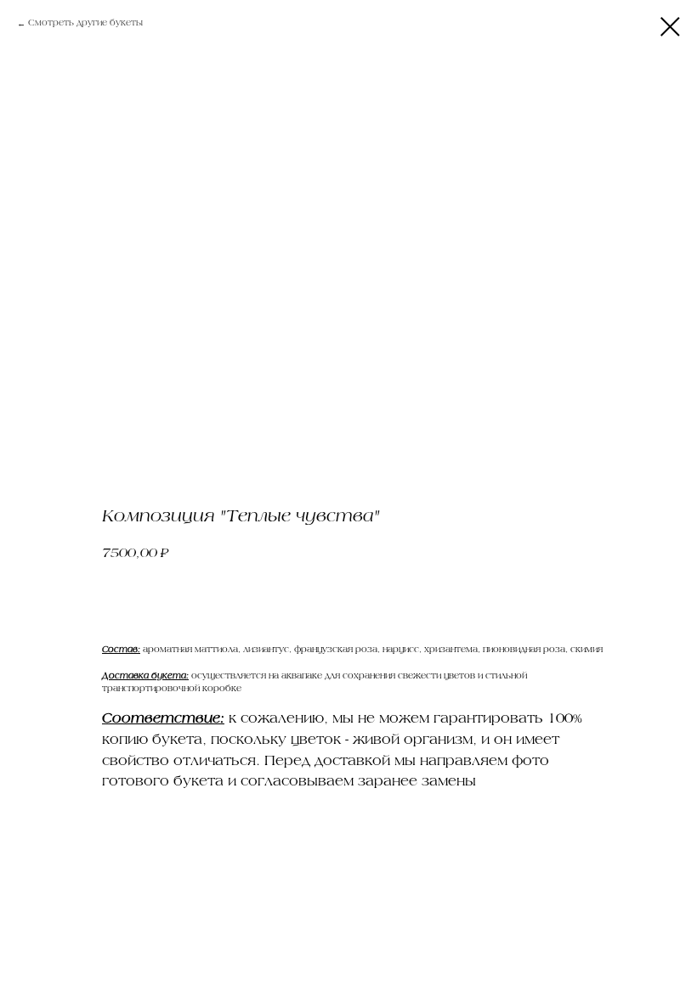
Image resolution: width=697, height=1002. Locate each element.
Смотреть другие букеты (85, 23)
